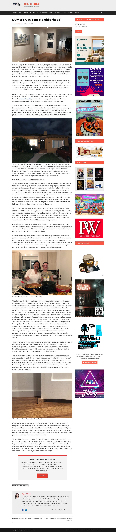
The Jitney (32, 4)
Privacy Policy (99, 530)
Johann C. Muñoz (25, 99)
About (74, 530)
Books (77, 12)
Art (20, 12)
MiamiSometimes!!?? (46, 12)
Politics (57, 12)
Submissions (85, 530)
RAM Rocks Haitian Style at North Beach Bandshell (28, 518)
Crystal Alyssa (18, 24)
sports (70, 12)
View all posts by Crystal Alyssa (61, 510)
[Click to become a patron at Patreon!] (89, 362)
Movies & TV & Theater (31, 12)
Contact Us (68, 530)
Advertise (91, 530)
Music (64, 12)
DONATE (42, 476)
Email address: (80, 24)
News (15, 12)
